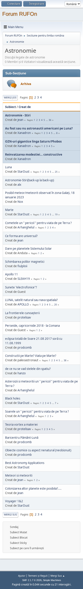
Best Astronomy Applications (24, 463)
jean (20, 120)
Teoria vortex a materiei (21, 425)
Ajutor (21, 575)
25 (56, 171)
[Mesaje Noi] (12, 84)
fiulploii (22, 266)
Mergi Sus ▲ (57, 575)
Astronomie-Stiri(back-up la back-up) (29, 180)
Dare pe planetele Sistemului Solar (28, 249)
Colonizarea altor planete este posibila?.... (33, 489)
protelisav (24, 317)
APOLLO (23, 304)
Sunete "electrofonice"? (21, 287)
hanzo (21, 373)
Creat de (25, 107)
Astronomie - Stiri (18, 115)
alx (19, 185)
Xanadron (24, 133)
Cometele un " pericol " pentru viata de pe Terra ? (38, 223)
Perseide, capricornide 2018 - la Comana (32, 326)
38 (65, 360)
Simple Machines (52, 580)
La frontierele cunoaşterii (22, 313)
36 (50, 120)
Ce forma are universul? (21, 236)
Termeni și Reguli (38, 575)
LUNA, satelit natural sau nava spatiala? (31, 300)
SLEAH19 (23, 279)
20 (55, 304)
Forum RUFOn (19, 14)
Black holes (12, 398)
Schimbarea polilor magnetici (24, 262)
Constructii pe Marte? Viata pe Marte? (30, 356)
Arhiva (26, 83)
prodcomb (24, 348)
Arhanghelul (25, 227)
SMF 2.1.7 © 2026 (32, 580)
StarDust (23, 172)
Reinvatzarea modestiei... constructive (33, 154)
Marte (9, 210)
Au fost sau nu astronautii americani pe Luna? (39, 128)
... (47, 120)
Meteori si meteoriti (18, 475)
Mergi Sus (10, 514)
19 (56, 214)
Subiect (10, 107)
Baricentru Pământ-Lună (21, 438)
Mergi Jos (10, 97)
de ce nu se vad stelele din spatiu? (28, 369)
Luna (8, 167)
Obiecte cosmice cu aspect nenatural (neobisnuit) (38, 450)
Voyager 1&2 (14, 501)
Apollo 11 (11, 274)
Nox (20, 202)
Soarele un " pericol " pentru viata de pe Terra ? (37, 411)
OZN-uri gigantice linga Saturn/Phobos (33, 141)
